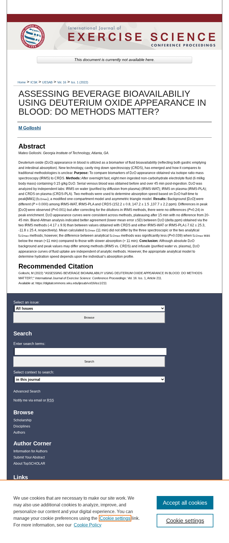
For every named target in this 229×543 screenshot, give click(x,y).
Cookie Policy (87, 525)
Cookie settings (115, 518)
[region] (114, 511)
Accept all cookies (185, 503)
